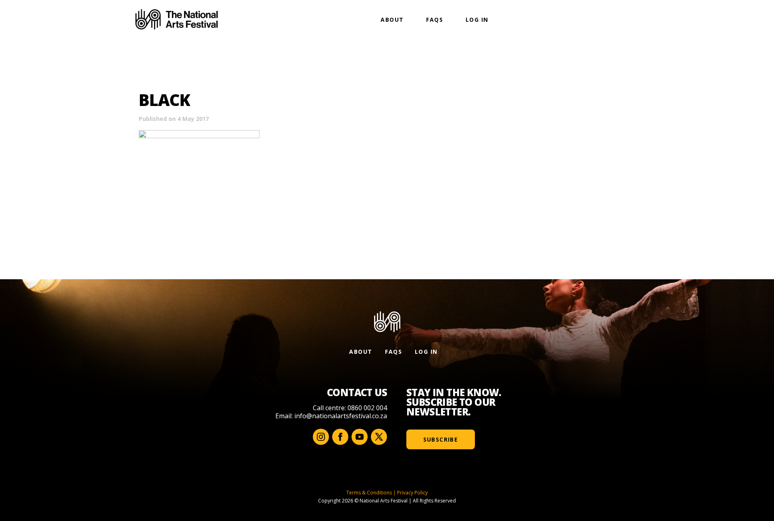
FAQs (434, 19)
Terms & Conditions (369, 492)
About (392, 19)
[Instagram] (321, 437)
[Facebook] (340, 437)
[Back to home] (176, 19)
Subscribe (440, 439)
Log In (477, 19)
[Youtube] (360, 437)
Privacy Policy (412, 492)
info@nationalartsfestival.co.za (340, 415)
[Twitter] (379, 437)
